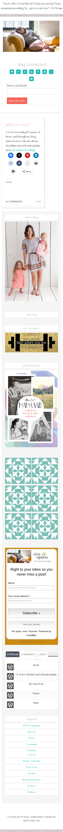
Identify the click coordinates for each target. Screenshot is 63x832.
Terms (30, 641)
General (31, 755)
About (36, 665)
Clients (31, 738)
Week (28, 659)
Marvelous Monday (31, 779)
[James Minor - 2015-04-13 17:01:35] (45, 526)
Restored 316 (31, 820)
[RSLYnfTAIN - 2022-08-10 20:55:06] (18, 526)
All (47, 659)
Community (31, 744)
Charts (35, 693)
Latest (42, 654)
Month (38, 659)
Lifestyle (32, 773)
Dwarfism (31, 750)
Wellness (31, 792)
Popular (12, 654)
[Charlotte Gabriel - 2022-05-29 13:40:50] (18, 471)
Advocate (31, 732)
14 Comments (14, 201)
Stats (35, 702)
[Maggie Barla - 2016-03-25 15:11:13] (18, 499)
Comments (28, 654)
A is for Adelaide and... (31, 36)
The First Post (36, 684)
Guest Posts (31, 767)
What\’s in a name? (18, 124)
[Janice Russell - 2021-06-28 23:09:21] (45, 471)
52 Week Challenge (31, 725)
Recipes (31, 786)
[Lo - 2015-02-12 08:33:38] (45, 499)
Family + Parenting (31, 761)
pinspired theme (42, 817)
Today (17, 659)
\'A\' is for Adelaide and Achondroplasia (35, 674)
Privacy (38, 641)
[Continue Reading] (23, 150)
